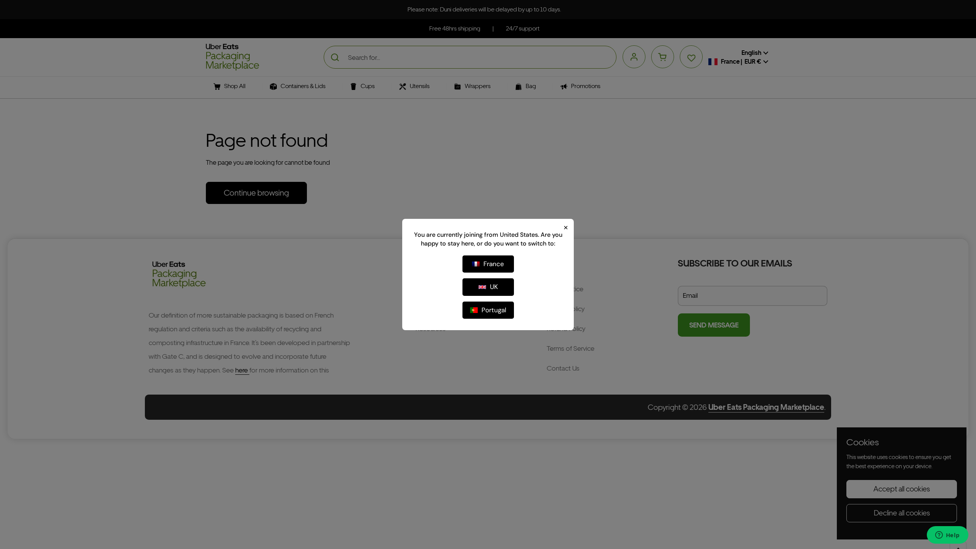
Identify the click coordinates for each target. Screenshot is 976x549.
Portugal (494, 310)
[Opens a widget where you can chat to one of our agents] (947, 535)
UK (494, 287)
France (493, 264)
